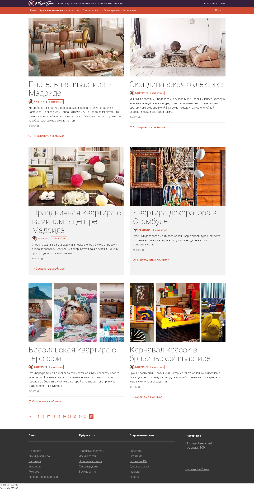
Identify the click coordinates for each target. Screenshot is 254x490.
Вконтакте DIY (138, 461)
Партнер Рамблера (197, 469)
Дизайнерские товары (80, 3)
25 (91, 416)
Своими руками (112, 10)
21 (69, 416)
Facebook (136, 451)
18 (53, 416)
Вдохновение (129, 10)
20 (64, 416)
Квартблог (39, 101)
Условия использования (44, 476)
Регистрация (218, 3)
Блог (61, 3)
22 (75, 416)
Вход (206, 3)
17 (48, 416)
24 (85, 416)
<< (30, 416)
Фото (100, 3)
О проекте (35, 451)
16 (42, 416)
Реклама (34, 471)
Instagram (136, 471)
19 (58, 416)
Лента (33, 10)
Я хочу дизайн (114, 3)
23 (80, 416)
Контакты (35, 466)
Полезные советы (91, 10)
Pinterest (135, 476)
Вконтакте (136, 456)
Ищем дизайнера (39, 456)
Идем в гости (72, 10)
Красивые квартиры (51, 10)
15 (37, 416)
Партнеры (35, 461)
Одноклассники (139, 466)
